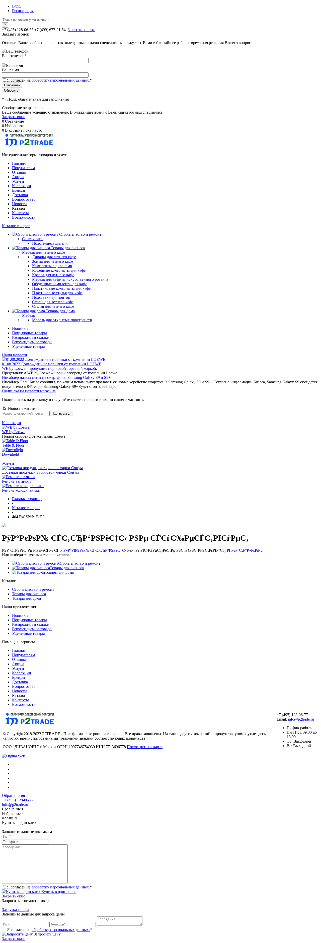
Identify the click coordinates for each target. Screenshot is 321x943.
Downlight (10, 454)
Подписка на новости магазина (29, 391)
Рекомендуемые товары (32, 342)
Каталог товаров (16, 226)
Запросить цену (47, 934)
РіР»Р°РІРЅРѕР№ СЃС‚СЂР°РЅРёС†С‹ (93, 550)
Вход (16, 6)
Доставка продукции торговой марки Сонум (40, 472)
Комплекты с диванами (52, 266)
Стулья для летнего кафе (53, 306)
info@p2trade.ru (301, 719)
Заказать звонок (81, 30)
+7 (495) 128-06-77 (17, 800)
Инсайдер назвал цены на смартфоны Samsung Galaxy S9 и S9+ (56, 377)
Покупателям (23, 168)
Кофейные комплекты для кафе (59, 270)
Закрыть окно (13, 117)
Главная (19, 163)
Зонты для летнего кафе (52, 261)
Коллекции (21, 186)
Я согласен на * (49, 887)
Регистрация (23, 11)
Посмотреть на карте (145, 747)
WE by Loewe (13, 432)
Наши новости (14, 355)
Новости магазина (23, 408)
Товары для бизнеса (67, 568)
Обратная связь (15, 795)
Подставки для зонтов (51, 297)
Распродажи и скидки (30, 337)
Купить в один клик (58, 891)
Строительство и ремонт (79, 563)
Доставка (20, 195)
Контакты (20, 213)
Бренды (18, 190)
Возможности (24, 217)
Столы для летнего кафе (52, 302)
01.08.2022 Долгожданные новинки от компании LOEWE (51, 364)
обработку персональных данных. (61, 80)
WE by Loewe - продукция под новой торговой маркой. (49, 368)
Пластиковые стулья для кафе (57, 293)
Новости (19, 204)
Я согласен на (49, 80)
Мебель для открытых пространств (62, 320)
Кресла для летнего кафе (53, 275)
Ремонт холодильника (21, 490)
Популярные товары (29, 333)
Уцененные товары (28, 346)
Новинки (20, 328)
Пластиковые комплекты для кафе (61, 288)
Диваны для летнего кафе (54, 257)
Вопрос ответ (23, 199)
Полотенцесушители (50, 243)
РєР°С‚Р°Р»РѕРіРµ (247, 550)
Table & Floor (13, 445)
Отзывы (19, 172)
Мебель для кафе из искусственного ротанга (70, 279)
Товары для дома (59, 572)
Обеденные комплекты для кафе (59, 284)
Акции (18, 177)
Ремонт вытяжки (16, 481)
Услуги (18, 181)
